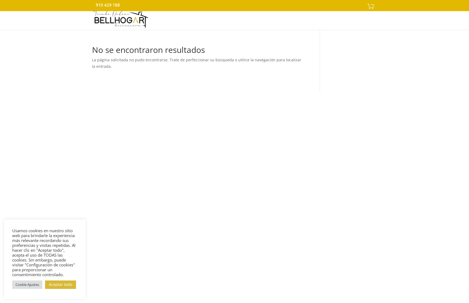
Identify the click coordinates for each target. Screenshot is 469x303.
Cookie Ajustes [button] (27, 284)
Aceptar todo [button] (60, 284)
